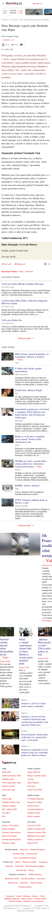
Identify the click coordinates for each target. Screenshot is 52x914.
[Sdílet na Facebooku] (45, 264)
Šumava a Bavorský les (11, 832)
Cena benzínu (31, 854)
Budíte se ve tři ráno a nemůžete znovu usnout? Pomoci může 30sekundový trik (30, 439)
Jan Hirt (30, 779)
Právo (4, 36)
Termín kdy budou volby (11, 783)
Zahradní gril (21, 870)
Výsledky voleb (8, 779)
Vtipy (17, 363)
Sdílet (16, 44)
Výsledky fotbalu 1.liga (11, 802)
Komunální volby (8, 790)
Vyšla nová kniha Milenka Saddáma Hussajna (22, 283)
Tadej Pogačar (33, 783)
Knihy (21, 271)
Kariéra (35, 896)
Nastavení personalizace (33, 901)
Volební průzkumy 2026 (11, 776)
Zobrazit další (24, 338)
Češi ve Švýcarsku (9, 836)
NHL (4, 816)
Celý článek (46, 620)
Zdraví (17, 445)
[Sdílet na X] (49, 264)
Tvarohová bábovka (35, 809)
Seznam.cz (37, 4)
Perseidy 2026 (18, 854)
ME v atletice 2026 (9, 809)
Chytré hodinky (36, 883)
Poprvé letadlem (8, 829)
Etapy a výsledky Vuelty (36, 776)
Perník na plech (33, 816)
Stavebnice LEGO (12, 879)
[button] (8, 356)
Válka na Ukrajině (21, 374)
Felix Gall (31, 786)
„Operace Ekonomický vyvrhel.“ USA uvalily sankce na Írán (44, 647)
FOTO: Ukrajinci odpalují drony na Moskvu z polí (31, 501)
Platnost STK (32, 843)
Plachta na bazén (29, 862)
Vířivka (31, 870)
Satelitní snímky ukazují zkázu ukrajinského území (6, 647)
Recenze (29, 271)
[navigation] (3, 4)
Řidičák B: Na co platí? (36, 836)
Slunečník (9, 866)
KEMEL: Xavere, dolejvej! (27, 485)
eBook (7, 44)
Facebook (10, 896)
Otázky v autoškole (35, 839)
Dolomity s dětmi (8, 843)
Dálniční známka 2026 (36, 829)
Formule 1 (6, 813)
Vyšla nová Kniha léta (12, 320)
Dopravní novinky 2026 (36, 832)
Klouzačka (19, 866)
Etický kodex (27, 899)
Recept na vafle (33, 813)
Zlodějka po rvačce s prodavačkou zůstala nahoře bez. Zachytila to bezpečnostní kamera (30, 463)
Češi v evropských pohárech (25, 858)
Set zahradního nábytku (35, 866)
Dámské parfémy (28, 879)
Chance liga (6, 799)
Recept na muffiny (34, 802)
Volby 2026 (6, 772)
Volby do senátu (8, 786)
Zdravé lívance (33, 806)
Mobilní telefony (35, 874)
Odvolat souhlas (15, 901)
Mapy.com (24, 850)
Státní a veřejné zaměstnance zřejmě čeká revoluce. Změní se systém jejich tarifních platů (26, 651)
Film (16, 393)
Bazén (17, 862)
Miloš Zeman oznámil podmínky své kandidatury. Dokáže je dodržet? (32, 355)
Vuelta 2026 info (33, 772)
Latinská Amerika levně (11, 839)
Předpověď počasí (37, 850)
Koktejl (17, 470)
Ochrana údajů (40, 899)
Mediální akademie (12, 899)
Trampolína (42, 862)
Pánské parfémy (25, 887)
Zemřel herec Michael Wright (28, 390)
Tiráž (42, 896)
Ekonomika (19, 421)
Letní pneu (41, 879)
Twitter (18, 896)
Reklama (26, 896)
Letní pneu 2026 (34, 825)
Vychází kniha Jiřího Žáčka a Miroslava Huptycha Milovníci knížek (24, 302)
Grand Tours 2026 (34, 790)
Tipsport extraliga (9, 806)
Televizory (24, 883)
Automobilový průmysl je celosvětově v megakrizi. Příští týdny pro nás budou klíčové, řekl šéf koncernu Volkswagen (32, 413)
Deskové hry (13, 883)
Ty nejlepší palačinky (35, 799)
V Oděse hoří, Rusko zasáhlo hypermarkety (28, 370)
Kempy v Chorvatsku (10, 825)
